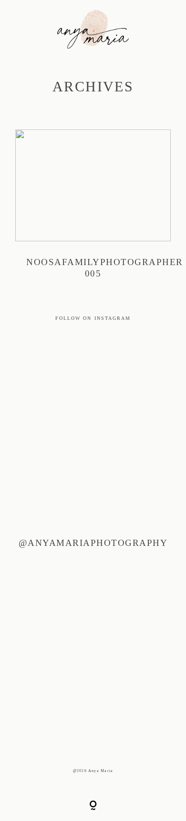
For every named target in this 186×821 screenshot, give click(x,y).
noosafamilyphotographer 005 (93, 210)
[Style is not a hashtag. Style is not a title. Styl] (62, 709)
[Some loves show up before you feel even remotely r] (62, 436)
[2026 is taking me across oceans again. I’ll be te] (62, 572)
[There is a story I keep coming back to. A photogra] (62, 504)
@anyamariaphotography (93, 543)
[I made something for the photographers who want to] (62, 368)
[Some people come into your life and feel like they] (62, 641)
